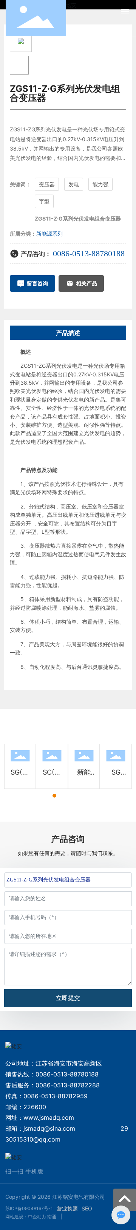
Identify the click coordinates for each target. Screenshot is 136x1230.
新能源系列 (49, 233)
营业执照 (67, 1208)
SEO (87, 1208)
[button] (41, 796)
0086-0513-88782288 (68, 1085)
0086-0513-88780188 (89, 253)
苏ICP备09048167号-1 (29, 1208)
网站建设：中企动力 (25, 1216)
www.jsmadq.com (48, 1117)
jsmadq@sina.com (49, 1128)
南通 (51, 1216)
